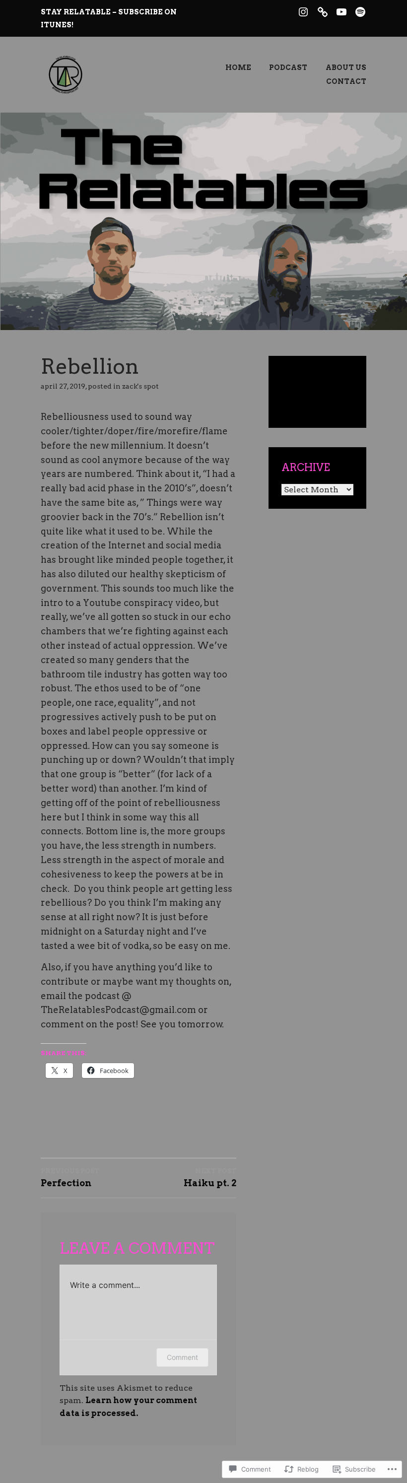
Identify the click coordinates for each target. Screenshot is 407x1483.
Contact (346, 81)
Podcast (288, 67)
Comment (182, 1357)
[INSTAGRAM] (303, 11)
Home (238, 67)
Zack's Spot (140, 386)
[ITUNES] (323, 11)
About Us (346, 67)
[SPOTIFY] (360, 11)
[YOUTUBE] (341, 11)
